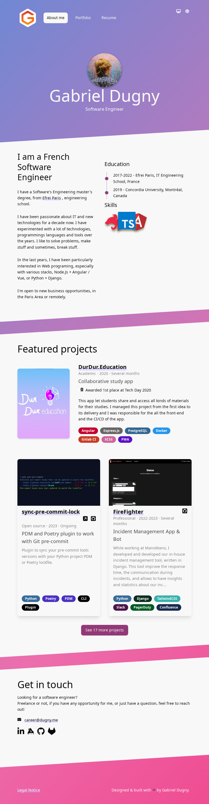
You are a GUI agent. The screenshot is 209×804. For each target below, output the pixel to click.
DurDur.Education (102, 367)
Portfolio (83, 17)
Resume (109, 17)
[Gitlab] (52, 733)
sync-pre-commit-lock (51, 511)
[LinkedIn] (20, 733)
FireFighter (128, 511)
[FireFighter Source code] (184, 511)
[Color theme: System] (178, 12)
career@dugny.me (41, 719)
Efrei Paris (51, 197)
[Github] (41, 733)
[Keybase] (30, 733)
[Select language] (187, 12)
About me (55, 17)
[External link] (85, 519)
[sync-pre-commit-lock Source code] (93, 519)
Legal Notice (28, 790)
